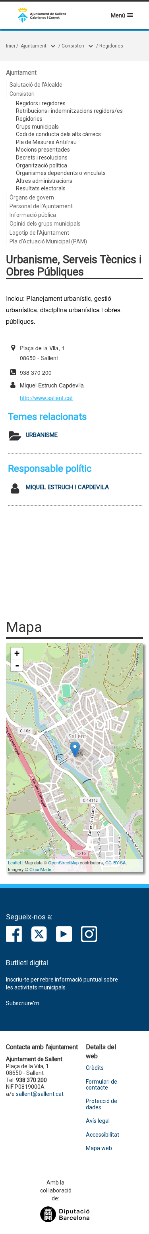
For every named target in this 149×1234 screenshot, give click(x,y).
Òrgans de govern (32, 197)
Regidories (111, 46)
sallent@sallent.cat (40, 1094)
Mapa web (99, 1148)
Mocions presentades (43, 149)
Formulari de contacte (101, 1085)
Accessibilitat (102, 1135)
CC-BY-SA (115, 862)
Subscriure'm (22, 1003)
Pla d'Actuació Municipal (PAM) (48, 241)
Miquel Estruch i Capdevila (67, 487)
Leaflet (14, 862)
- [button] (17, 665)
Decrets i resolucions (42, 157)
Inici (10, 46)
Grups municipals (37, 126)
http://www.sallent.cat (46, 398)
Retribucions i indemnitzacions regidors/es (69, 111)
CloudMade (40, 869)
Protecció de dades (101, 1104)
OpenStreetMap (63, 862)
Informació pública (33, 215)
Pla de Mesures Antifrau (46, 142)
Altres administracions (44, 181)
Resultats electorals (41, 188)
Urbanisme (42, 435)
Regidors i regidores (41, 103)
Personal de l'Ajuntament (41, 206)
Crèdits (95, 1068)
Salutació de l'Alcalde (36, 85)
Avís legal (98, 1121)
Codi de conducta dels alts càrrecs (58, 134)
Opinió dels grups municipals (45, 223)
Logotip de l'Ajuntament (39, 233)
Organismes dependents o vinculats (61, 173)
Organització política (41, 165)
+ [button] (16, 653)
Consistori (73, 46)
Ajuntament (33, 46)
